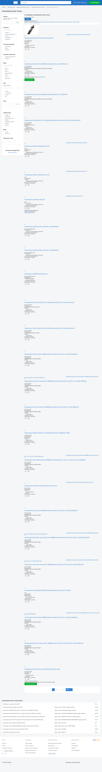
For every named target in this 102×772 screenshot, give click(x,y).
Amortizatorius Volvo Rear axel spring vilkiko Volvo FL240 (15, 729)
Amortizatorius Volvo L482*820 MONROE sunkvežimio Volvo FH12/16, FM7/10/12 (21, 725)
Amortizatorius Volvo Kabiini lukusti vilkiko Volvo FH (14, 722)
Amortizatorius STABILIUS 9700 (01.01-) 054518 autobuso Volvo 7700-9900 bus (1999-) (47, 432)
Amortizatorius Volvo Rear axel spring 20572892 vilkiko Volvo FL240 (42, 669)
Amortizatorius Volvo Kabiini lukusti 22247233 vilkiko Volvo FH (40, 485)
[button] (25, 49)
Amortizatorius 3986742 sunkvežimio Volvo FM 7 (37, 146)
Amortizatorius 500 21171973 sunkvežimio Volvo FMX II (38, 38)
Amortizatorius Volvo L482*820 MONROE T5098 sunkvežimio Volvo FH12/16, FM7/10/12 (47, 590)
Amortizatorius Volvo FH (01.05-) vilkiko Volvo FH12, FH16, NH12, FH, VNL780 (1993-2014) (23, 719)
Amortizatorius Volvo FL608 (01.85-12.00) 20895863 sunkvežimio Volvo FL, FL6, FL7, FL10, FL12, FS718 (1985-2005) (55, 460)
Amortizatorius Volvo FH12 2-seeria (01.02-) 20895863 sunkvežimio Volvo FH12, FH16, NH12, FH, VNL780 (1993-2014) (55, 381)
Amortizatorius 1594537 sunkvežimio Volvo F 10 (36, 174)
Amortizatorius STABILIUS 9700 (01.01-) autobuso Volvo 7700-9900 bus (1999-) (20, 710)
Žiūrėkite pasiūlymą (30, 683)
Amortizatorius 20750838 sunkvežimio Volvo (35, 273)
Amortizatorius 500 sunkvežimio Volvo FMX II (13, 707)
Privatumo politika (29, 745)
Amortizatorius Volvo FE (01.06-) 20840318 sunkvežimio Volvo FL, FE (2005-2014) (45, 64)
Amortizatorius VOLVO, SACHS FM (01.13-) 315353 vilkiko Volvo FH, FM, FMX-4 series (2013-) (49, 302)
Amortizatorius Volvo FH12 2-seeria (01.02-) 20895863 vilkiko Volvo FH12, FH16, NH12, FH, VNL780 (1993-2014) (53, 564)
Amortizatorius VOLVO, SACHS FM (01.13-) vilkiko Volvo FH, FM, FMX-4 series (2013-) (22, 713)
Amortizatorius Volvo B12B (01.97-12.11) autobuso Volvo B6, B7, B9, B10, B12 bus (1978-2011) (24, 716)
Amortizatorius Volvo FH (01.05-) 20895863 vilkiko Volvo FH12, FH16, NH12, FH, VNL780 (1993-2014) (51, 354)
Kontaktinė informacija (7, 748)
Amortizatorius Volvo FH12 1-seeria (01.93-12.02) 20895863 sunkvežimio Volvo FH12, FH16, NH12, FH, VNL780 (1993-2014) (56, 537)
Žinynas (4, 745)
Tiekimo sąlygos (28, 743)
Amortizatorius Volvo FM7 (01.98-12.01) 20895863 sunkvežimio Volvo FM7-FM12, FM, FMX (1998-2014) (51, 407)
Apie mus (4, 743)
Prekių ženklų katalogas (30, 752)
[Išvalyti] (21, 20)
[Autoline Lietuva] (7, 2)
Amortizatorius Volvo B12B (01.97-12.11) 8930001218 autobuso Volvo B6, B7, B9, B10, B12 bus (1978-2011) (52, 120)
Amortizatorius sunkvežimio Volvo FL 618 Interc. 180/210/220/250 (41, 226)
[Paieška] (22, 2)
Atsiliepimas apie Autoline (30, 750)
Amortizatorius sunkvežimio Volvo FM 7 (34, 199)
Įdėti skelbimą (29, 79)
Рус (5, 753)
